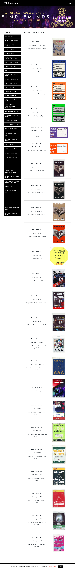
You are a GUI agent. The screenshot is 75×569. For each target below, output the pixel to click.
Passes (7, 32)
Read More (44, 566)
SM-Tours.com (11, 3)
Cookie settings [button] (52, 566)
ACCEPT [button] (60, 566)
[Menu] (70, 3)
